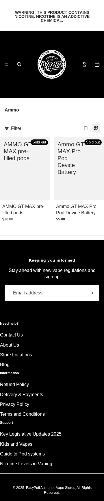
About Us (9, 345)
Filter (16, 128)
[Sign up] (91, 293)
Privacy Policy (14, 404)
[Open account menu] (84, 64)
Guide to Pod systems (22, 453)
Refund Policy (14, 384)
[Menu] (6, 64)
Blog (5, 364)
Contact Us (11, 334)
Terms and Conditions (22, 414)
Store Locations (16, 354)
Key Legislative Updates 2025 (31, 434)
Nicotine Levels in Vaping (26, 463)
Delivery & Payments (21, 394)
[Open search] (19, 64)
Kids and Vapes (16, 444)
